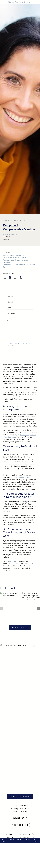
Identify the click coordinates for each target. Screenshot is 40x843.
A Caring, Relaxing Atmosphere (14, 255)
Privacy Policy (14, 343)
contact (17, 563)
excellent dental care (20, 477)
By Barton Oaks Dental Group (10, 234)
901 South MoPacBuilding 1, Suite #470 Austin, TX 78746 (20, 809)
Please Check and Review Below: (19, 321)
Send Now (20, 351)
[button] (1, 608)
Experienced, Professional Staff (14, 258)
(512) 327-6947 (11, 561)
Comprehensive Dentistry (15, 220)
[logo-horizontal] (20, 2)
